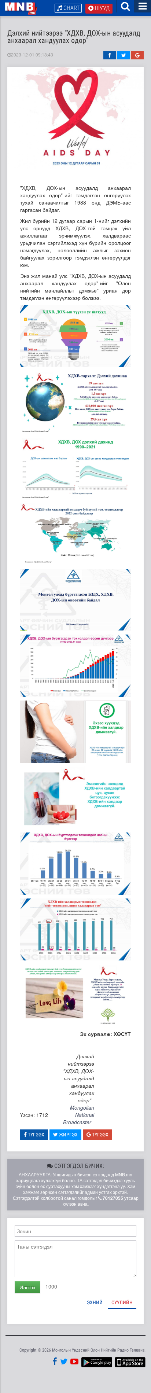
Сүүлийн (122, 1302)
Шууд (101, 8)
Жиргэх (68, 1134)
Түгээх (35, 1134)
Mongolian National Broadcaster (78, 1115)
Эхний (95, 1302)
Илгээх (27, 1287)
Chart (71, 7)
